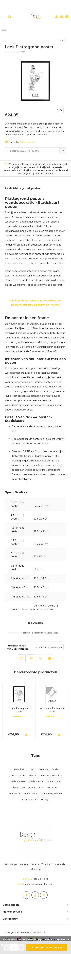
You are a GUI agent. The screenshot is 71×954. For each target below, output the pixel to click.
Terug (61, 40)
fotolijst (55, 769)
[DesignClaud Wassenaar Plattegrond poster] (52, 694)
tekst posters (23, 235)
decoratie (43, 769)
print (40, 787)
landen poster (54, 781)
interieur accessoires (51, 775)
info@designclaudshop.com (39, 884)
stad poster (15, 793)
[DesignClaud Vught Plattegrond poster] (19, 694)
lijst (23, 787)
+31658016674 (40, 879)
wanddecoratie (28, 799)
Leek (15, 787)
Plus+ (42, 932)
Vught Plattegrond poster (19, 710)
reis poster (52, 787)
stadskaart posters (37, 240)
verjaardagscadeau (52, 793)
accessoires (18, 769)
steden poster (31, 793)
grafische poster (17, 775)
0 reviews (22, 52)
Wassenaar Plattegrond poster (52, 710)
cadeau (31, 769)
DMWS (34, 932)
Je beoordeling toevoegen (48, 647)
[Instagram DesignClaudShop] (35, 895)
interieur (33, 775)
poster (31, 787)
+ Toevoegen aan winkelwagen (47, 947)
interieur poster (17, 781)
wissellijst (45, 799)
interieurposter (36, 781)
